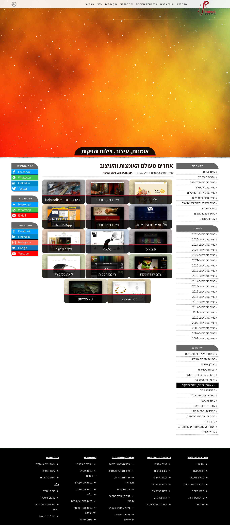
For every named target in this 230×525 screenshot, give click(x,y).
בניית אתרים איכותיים (162, 172)
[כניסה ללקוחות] (14, 6)
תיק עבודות (141, 172)
